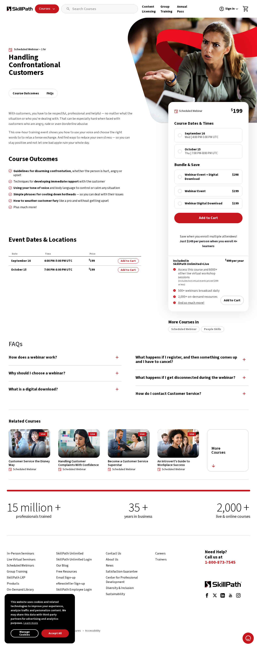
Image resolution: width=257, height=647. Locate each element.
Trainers (161, 559)
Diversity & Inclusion (120, 588)
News (109, 565)
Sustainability (115, 594)
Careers (160, 553)
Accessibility (92, 631)
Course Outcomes (26, 93)
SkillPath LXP (16, 577)
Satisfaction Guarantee (122, 571)
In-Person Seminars (20, 553)
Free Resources (66, 571)
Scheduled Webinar (184, 329)
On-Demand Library (20, 589)
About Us (112, 559)
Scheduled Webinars (20, 565)
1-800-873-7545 (220, 562)
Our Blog (62, 565)
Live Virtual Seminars (21, 559)
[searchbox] (99, 8)
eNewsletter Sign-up (70, 583)
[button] (65, 357)
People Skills (212, 329)
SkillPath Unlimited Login (74, 559)
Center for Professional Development (122, 579)
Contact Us (113, 553)
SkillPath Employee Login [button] (74, 589)
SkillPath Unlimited (69, 553)
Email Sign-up (65, 577)
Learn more (30, 623)
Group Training (17, 571)
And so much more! (191, 303)
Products (13, 583)
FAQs (50, 93)
